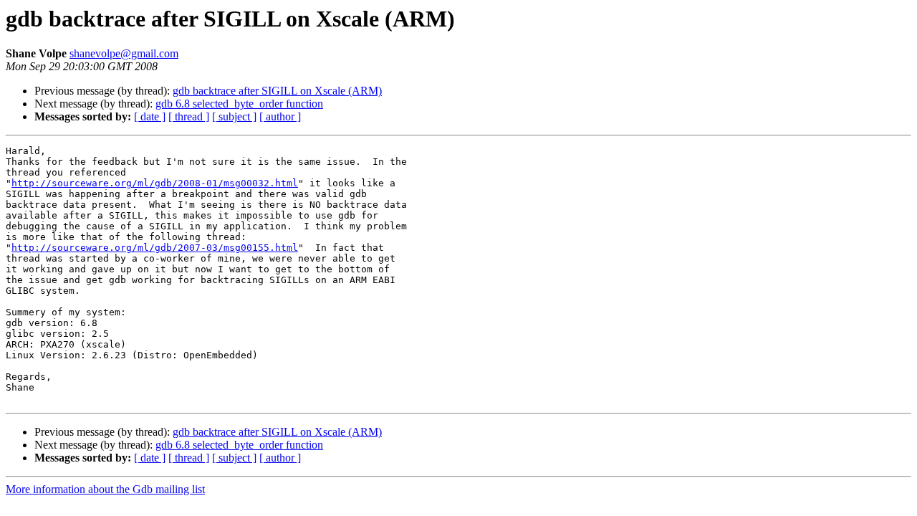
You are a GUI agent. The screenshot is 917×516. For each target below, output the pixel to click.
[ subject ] (234, 116)
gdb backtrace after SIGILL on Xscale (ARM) (277, 91)
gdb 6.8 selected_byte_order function (239, 103)
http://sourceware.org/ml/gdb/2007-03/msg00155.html (154, 247)
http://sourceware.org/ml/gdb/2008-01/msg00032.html (154, 183)
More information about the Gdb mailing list (105, 489)
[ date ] (149, 116)
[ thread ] (188, 116)
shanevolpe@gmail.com (123, 53)
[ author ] (280, 116)
